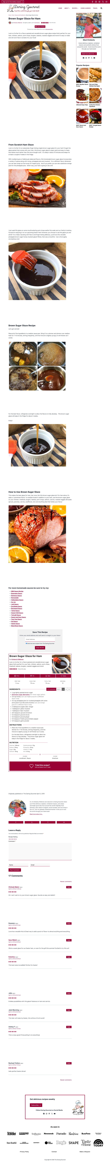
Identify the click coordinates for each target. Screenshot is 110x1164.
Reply (68, 887)
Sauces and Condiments (20, 15)
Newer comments (66, 881)
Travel (95, 8)
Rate (48, 676)
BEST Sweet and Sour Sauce (82, 116)
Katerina (12, 957)
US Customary (51, 689)
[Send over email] (64, 822)
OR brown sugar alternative (21, 694)
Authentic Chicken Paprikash (95, 95)
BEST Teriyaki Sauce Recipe (95, 116)
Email (32, 865)
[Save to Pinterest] (48, 822)
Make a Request (85, 1151)
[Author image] (10, 22)
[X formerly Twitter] (103, 2)
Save (64, 676)
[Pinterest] (99, 2)
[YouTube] (106, 2)
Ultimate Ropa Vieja (82, 95)
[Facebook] (92, 2)
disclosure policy (49, 29)
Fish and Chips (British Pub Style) (95, 75)
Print (17, 676)
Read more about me (88, 53)
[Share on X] (32, 822)
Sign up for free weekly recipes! (12, 1)
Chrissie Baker (14, 887)
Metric (59, 689)
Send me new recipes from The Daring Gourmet (40, 643)
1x (63, 689)
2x (66, 689)
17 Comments (36, 22)
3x (69, 689)
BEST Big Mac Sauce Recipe (82, 75)
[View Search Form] (101, 8)
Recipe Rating (13, 837)
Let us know (39, 767)
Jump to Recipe (41, 26)
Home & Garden (86, 8)
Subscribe (35, 1105)
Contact (54, 1151)
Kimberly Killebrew (17, 22)
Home (60, 8)
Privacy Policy (24, 1151)
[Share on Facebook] (16, 822)
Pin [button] (33, 676)
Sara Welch (13, 940)
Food (13, 15)
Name (11, 865)
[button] (10, 669)
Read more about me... (36, 814)
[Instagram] (96, 2)
